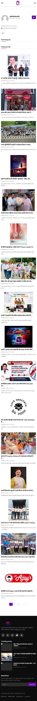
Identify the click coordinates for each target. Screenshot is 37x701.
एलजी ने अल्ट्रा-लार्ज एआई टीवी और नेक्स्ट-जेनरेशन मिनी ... (17, 349)
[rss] (22, 635)
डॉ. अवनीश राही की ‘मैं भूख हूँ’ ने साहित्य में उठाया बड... (15, 78)
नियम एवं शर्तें (4, 696)
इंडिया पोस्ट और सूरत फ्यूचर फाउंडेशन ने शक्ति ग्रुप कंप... (17, 281)
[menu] (2, 3)
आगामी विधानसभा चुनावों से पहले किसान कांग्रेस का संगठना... (17, 490)
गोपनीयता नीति (11, 696)
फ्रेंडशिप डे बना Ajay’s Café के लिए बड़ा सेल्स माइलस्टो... (17, 591)
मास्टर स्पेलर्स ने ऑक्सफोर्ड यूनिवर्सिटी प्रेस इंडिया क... (25, 654)
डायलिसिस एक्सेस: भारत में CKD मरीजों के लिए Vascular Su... (17, 385)
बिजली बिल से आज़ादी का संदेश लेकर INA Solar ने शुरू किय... (18, 557)
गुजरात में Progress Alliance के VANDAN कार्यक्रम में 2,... (17, 457)
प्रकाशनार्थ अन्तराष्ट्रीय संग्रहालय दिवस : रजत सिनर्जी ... (25, 664)
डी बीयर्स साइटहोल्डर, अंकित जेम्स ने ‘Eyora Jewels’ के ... (17, 247)
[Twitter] (8, 635)
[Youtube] (17, 635)
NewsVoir (27, 696)
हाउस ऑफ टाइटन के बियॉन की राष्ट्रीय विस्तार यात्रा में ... (16, 112)
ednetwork (3, 80)
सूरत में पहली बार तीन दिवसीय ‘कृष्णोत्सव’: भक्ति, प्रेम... (16, 179)
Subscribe (32, 684)
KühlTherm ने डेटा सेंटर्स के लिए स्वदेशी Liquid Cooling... (18, 523)
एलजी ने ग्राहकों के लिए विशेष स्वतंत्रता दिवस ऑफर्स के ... (17, 315)
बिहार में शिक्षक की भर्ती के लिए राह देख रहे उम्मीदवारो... (23, 645)
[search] (35, 3)
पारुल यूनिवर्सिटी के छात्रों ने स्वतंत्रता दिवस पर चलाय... (16, 145)
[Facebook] (3, 635)
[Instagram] (12, 635)
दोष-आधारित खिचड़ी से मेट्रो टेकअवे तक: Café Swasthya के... (18, 421)
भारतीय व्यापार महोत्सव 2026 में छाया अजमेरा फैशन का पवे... (17, 213)
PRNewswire (19, 696)
